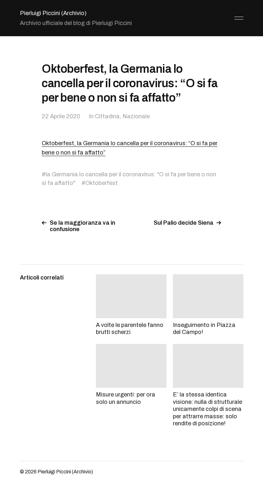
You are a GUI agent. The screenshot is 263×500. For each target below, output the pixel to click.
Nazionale (136, 116)
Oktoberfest (101, 183)
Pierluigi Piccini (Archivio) (53, 13)
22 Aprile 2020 (61, 116)
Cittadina (107, 116)
